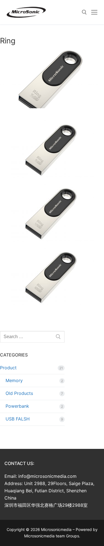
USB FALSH (18, 419)
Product (8, 367)
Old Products (19, 393)
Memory (14, 380)
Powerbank (17, 406)
